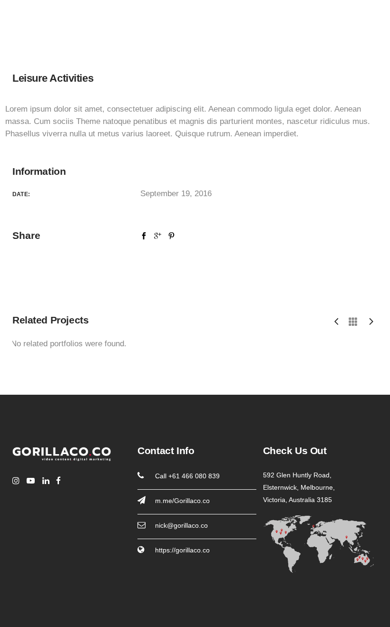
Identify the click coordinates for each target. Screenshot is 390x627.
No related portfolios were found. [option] (69, 343)
